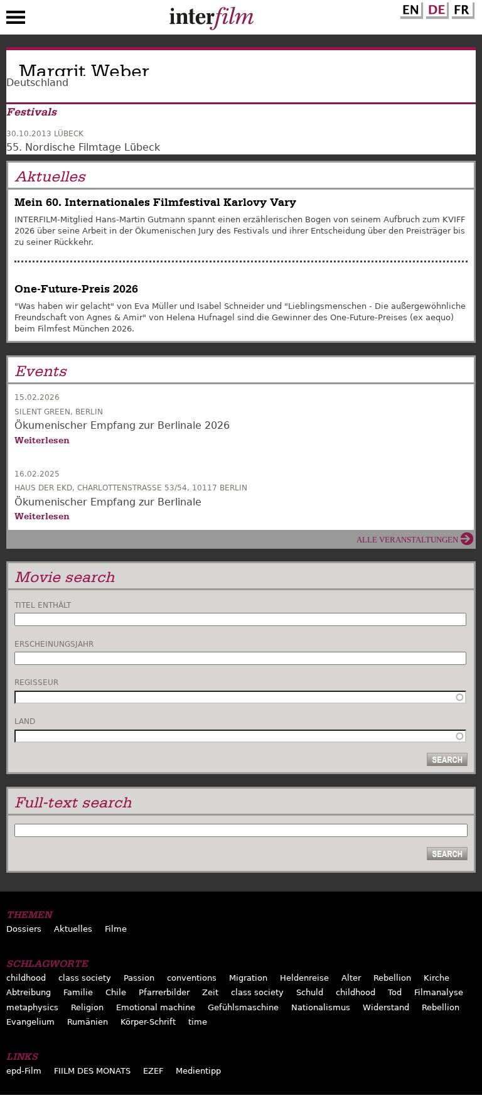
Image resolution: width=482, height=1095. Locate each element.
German (435, 8)
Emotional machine (155, 1007)
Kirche (436, 978)
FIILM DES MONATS (92, 1071)
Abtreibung (28, 992)
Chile (115, 992)
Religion (87, 1007)
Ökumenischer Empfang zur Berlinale (107, 502)
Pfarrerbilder (164, 992)
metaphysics (32, 1007)
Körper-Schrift (148, 1022)
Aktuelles (73, 929)
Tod (395, 992)
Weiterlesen (42, 440)
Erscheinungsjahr (54, 644)
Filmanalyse (438, 992)
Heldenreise (304, 978)
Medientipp (198, 1071)
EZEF (153, 1071)
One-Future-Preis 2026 (76, 289)
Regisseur (36, 682)
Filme (116, 929)
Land (24, 721)
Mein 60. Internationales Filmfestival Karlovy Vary (155, 202)
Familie (78, 992)
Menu (15, 20)
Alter (351, 978)
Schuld (309, 992)
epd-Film (23, 1071)
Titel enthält (42, 605)
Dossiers (23, 929)
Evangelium (30, 1022)
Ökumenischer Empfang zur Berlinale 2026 (122, 425)
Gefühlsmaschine (243, 1007)
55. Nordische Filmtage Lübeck (83, 147)
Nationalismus (320, 1007)
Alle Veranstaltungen (407, 539)
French (461, 8)
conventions (192, 978)
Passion (139, 978)
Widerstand (386, 1007)
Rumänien (87, 1022)
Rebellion (392, 978)
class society (84, 978)
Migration (248, 978)
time (197, 1022)
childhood (26, 978)
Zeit (210, 992)
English (410, 8)
